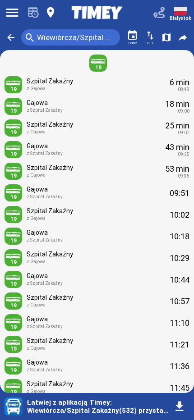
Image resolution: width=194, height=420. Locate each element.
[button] (11, 37)
